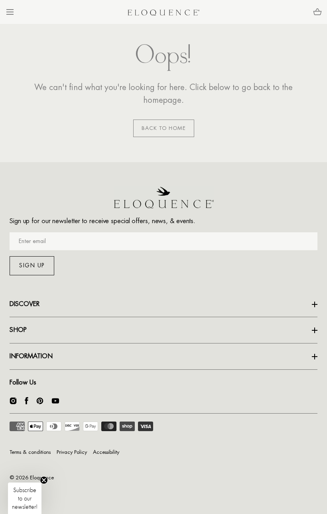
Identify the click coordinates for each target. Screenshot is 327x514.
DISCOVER (24, 304)
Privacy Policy (72, 452)
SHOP (18, 330)
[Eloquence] (163, 12)
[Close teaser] (44, 480)
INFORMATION (31, 356)
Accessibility (106, 452)
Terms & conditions (30, 452)
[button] (10, 12)
